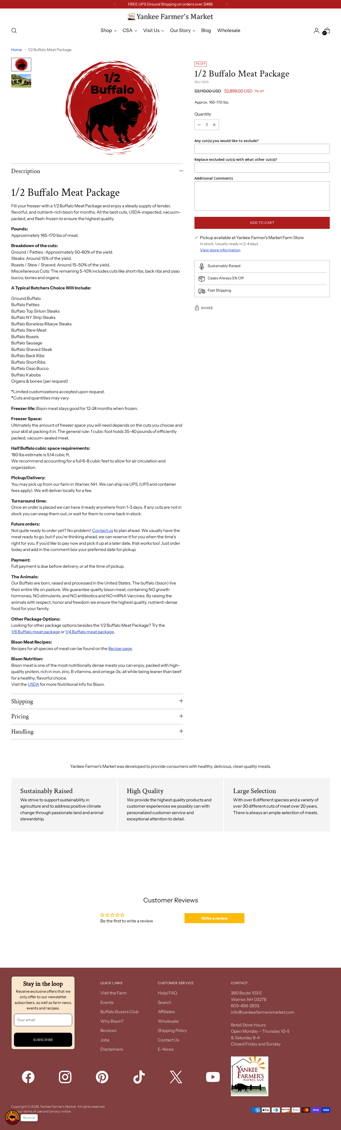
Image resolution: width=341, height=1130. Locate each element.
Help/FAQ (167, 992)
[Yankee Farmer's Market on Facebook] (29, 1077)
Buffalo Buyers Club (119, 1011)
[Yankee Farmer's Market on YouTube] (213, 1077)
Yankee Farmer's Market (58, 1106)
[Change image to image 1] (21, 64)
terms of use (32, 1111)
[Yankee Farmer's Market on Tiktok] (140, 1077)
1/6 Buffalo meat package (35, 631)
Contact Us (168, 1039)
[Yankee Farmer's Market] (170, 17)
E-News (165, 1049)
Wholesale (168, 1021)
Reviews (108, 1030)
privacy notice (59, 1111)
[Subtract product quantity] (199, 125)
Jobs (104, 1039)
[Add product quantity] (214, 125)
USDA (33, 684)
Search (164, 1002)
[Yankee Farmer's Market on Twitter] (176, 1077)
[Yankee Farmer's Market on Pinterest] (103, 1077)
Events (107, 1002)
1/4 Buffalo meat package (89, 631)
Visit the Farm (113, 992)
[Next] (226, 4)
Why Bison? (112, 1021)
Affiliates (166, 1011)
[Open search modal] (14, 31)
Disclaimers (111, 1049)
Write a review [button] (214, 918)
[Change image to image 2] (21, 81)
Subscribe (43, 1040)
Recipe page (120, 648)
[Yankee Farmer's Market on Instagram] (66, 1077)
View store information (220, 250)
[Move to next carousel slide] (325, 862)
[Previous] (114, 4)
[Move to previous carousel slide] (314, 862)
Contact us (102, 530)
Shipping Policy (172, 1030)
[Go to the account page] (317, 31)
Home (16, 49)
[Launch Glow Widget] (12, 1117)
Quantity (202, 114)
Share (207, 308)
